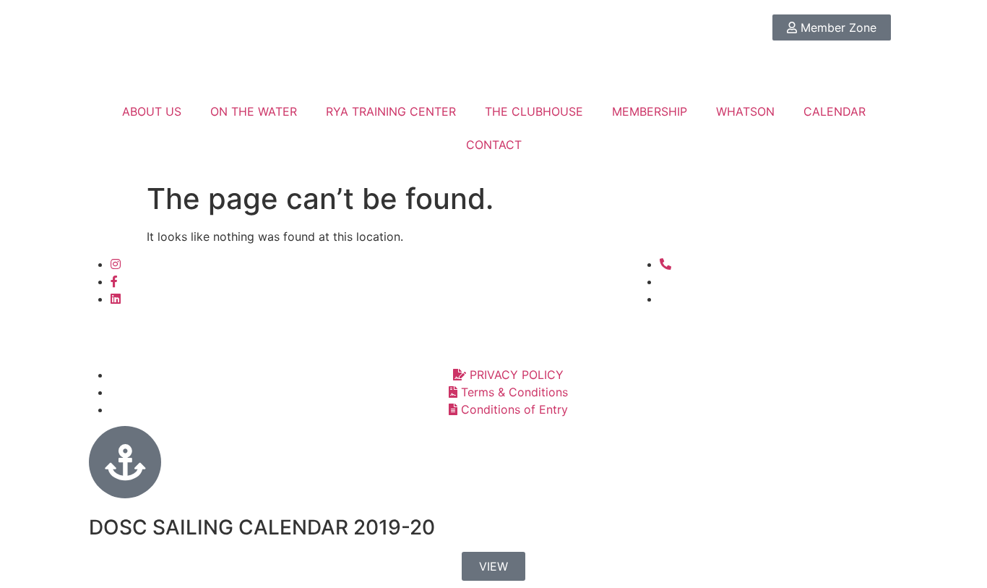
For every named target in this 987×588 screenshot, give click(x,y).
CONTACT (494, 144)
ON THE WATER (253, 111)
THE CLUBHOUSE (534, 111)
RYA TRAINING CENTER (391, 111)
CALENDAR (834, 111)
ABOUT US (151, 111)
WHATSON (745, 111)
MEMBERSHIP (649, 111)
